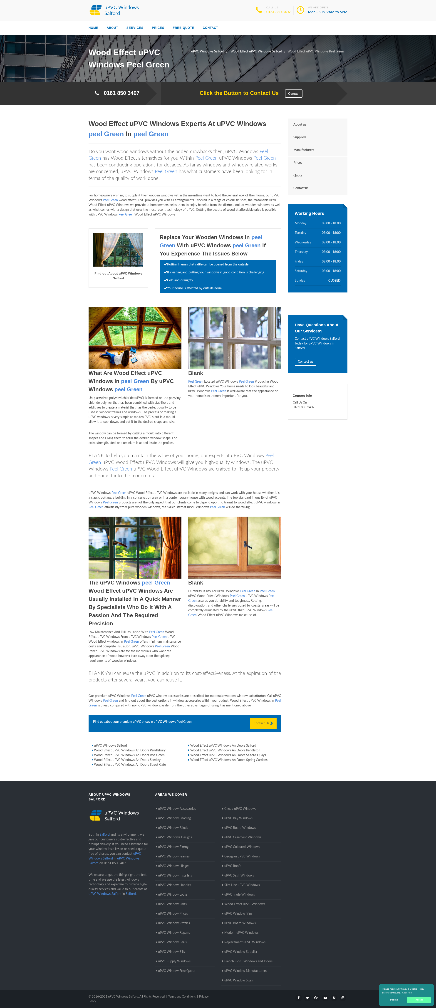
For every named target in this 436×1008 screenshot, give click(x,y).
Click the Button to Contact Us (237, 93)
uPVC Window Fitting (173, 847)
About (112, 28)
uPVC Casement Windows (242, 837)
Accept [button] (419, 1000)
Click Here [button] (407, 992)
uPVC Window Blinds (173, 828)
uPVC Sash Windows (239, 875)
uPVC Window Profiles (174, 923)
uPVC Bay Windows (238, 818)
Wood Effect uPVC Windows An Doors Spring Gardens (229, 760)
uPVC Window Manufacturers (245, 971)
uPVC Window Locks (172, 894)
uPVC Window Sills (171, 952)
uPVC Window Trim (238, 913)
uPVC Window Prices (173, 913)
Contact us (300, 188)
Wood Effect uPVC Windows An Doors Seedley (127, 760)
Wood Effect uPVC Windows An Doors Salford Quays (228, 755)
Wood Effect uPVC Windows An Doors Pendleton (225, 750)
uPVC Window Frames (174, 856)
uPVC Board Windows (240, 828)
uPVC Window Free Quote (176, 971)
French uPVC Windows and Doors (248, 961)
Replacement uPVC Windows (244, 942)
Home (93, 28)
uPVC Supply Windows (174, 961)
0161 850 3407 (278, 12)
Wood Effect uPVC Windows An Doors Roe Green (129, 755)
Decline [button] (394, 1000)
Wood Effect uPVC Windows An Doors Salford (223, 745)
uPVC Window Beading (174, 818)
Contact (210, 28)
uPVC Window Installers (175, 875)
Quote (297, 175)
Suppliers (299, 137)
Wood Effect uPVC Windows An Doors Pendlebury (130, 750)
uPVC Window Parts (172, 904)
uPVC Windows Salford (110, 745)
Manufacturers (303, 150)
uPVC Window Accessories (177, 808)
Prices (158, 28)
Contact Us (262, 723)
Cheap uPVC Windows (240, 808)
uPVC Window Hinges (173, 866)
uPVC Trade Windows (239, 894)
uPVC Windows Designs (175, 837)
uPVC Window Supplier (240, 952)
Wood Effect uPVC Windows (244, 904)
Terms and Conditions (182, 996)
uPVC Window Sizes (238, 980)
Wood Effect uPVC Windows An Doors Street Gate (130, 764)
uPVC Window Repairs (174, 932)
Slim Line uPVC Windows (242, 885)
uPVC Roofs (232, 866)
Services (135, 28)
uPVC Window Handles (174, 885)
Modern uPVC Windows (241, 932)
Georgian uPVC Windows (242, 856)
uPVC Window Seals (172, 942)
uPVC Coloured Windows (242, 847)
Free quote (183, 28)
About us (299, 124)
